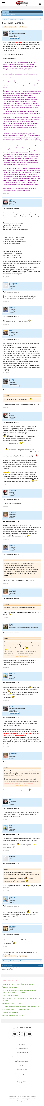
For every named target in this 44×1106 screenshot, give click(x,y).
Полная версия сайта (23, 1028)
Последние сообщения (9, 14)
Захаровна (13, 414)
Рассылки (22, 1065)
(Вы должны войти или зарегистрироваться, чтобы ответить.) (20, 953)
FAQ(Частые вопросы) (22, 1061)
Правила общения (22, 1052)
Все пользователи (22, 1048)
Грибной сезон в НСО (10, 1012)
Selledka (12, 674)
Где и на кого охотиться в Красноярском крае (18, 984)
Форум (6, 12)
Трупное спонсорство (9, 987)
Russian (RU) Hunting (7, 965)
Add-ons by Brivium (22, 968)
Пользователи (14, 11)
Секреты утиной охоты (10, 995)
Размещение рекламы (22, 1074)
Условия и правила (37, 968)
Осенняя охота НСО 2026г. (11, 1003)
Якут (10, 330)
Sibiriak (11, 31)
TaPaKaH (12, 307)
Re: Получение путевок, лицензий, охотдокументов (20, 1006)
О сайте (22, 1040)
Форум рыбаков (22, 1082)
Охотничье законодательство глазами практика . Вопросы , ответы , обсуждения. (19, 991)
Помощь (40, 965)
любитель (13, 513)
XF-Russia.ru (10, 969)
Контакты (22, 1044)
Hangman (12, 926)
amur (11, 624)
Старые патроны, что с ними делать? (15, 1009)
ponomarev (13, 283)
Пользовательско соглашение (22, 1057)
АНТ (10, 200)
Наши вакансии (22, 1069)
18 (20, 26)
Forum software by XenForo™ (9, 968)
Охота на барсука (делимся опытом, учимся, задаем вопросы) (21, 999)
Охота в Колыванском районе (12, 1015)
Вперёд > (24, 26)
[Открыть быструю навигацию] (40, 19)
